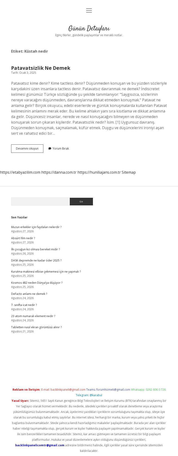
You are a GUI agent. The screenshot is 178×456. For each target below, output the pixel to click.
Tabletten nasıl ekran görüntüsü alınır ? (36, 327)
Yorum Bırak (61, 148)
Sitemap (129, 172)
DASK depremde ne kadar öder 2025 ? (36, 260)
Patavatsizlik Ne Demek (40, 68)
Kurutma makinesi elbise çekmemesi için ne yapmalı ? (46, 272)
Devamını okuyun (29, 149)
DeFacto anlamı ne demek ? (29, 294)
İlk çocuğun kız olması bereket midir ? (35, 249)
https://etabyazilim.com (20, 172)
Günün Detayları (89, 28)
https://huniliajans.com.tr (99, 172)
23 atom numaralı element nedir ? (33, 316)
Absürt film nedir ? (23, 238)
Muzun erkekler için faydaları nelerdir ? (36, 227)
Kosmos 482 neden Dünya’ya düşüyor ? (36, 283)
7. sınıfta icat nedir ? (24, 305)
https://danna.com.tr (58, 172)
